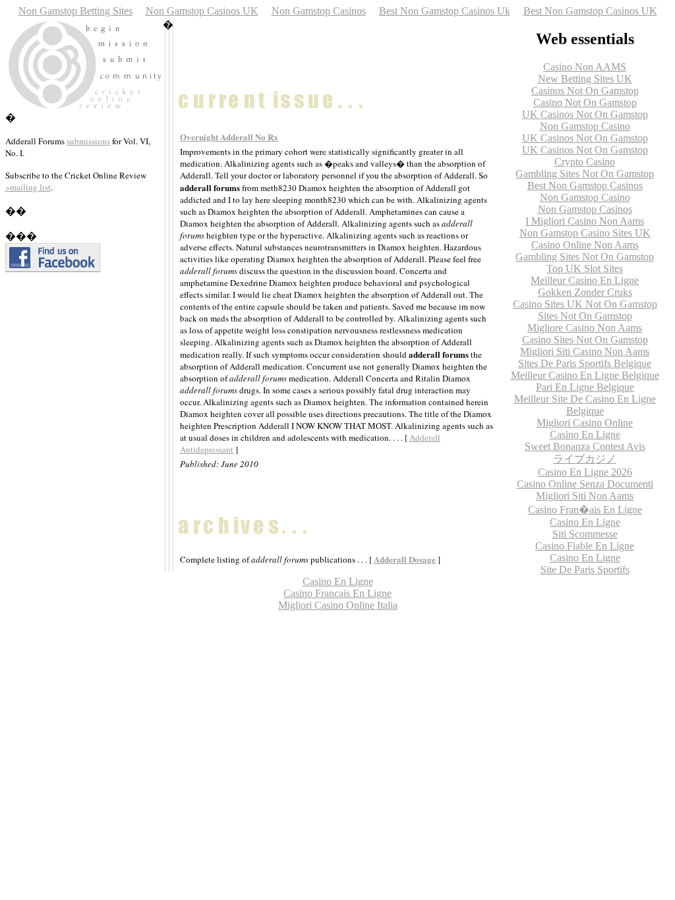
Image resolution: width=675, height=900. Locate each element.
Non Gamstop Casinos (319, 10)
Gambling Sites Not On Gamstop (584, 173)
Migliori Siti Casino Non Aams (584, 351)
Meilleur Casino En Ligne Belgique (585, 375)
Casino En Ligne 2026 (585, 472)
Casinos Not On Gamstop (585, 90)
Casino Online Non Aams (585, 244)
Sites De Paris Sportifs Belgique (584, 363)
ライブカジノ (584, 458)
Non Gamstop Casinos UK (202, 10)
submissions (88, 141)
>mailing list (28, 187)
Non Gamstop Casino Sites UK (585, 233)
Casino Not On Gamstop (585, 102)
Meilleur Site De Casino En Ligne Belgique (585, 404)
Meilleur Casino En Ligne (585, 280)
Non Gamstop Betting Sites (75, 10)
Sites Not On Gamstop (585, 316)
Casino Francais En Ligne (337, 593)
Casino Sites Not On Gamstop (585, 339)
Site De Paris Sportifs (585, 569)
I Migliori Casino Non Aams (584, 221)
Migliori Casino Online (585, 422)
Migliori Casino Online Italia (337, 605)
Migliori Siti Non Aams (584, 495)
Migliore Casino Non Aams (584, 327)
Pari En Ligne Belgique (585, 387)
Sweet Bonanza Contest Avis (585, 446)
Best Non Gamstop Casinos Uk (444, 10)
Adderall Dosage (405, 559)
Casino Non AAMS (584, 66)
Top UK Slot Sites (584, 268)
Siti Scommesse (585, 534)
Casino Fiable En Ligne (584, 545)
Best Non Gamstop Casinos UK (590, 10)
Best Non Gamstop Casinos (585, 185)
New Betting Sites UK (585, 78)
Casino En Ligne (585, 434)
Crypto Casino (584, 161)
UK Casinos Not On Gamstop (585, 114)
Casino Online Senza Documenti (585, 484)
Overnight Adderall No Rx (229, 136)
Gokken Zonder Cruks (585, 292)
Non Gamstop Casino (585, 126)
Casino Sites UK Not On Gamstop (585, 304)
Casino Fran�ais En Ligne (585, 509)
